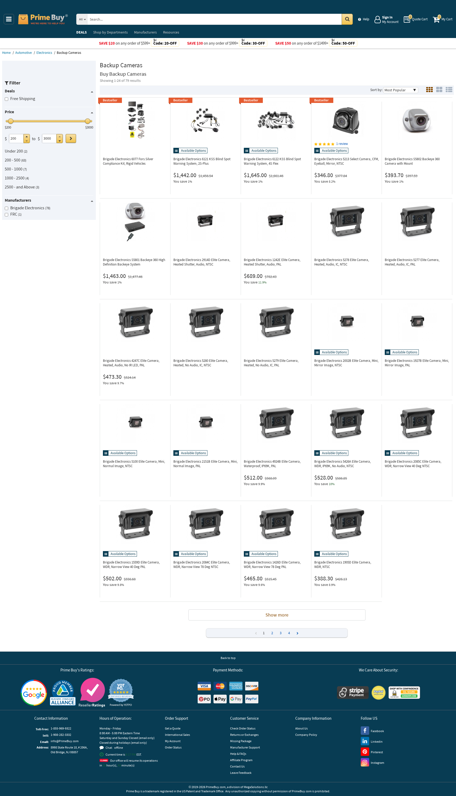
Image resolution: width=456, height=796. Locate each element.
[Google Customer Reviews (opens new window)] (34, 693)
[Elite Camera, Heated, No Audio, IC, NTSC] (205, 322)
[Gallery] (439, 90)
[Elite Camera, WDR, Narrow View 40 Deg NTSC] (417, 423)
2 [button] (272, 633)
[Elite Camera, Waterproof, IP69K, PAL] (276, 423)
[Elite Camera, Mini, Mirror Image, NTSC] (346, 322)
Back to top (228, 658)
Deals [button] (10, 90)
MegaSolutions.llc (256, 787)
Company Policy (306, 735)
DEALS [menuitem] (81, 32)
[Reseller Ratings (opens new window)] (92, 692)
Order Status (173, 747)
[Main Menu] (9, 19)
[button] (27, 136)
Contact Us (237, 766)
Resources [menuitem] (171, 32)
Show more (276, 615)
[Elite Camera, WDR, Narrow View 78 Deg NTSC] (205, 524)
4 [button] (289, 633)
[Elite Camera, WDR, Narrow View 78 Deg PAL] (276, 524)
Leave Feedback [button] (240, 773)
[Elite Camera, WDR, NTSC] (346, 524)
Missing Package (240, 741)
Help (366, 19)
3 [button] (281, 633)
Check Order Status (242, 728)
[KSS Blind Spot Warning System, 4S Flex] (276, 120)
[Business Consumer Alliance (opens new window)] (63, 692)
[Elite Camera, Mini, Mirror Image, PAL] (417, 322)
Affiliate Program (241, 760)
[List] (449, 90)
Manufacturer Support (245, 747)
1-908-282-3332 (61, 735)
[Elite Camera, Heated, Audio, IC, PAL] (417, 221)
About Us (301, 728)
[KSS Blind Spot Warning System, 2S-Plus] (205, 120)
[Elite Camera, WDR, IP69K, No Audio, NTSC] (346, 423)
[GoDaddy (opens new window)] (404, 692)
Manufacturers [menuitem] (145, 32)
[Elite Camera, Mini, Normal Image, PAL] (205, 423)
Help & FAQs (238, 754)
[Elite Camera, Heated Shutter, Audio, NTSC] (205, 221)
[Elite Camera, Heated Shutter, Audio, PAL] (276, 221)
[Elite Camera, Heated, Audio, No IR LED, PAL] (135, 322)
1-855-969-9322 (61, 728)
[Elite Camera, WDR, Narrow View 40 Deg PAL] (135, 524)
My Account (172, 741)
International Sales (177, 735)
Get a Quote (172, 728)
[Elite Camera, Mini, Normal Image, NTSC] (135, 423)
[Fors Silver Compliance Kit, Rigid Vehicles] (135, 120)
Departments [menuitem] (110, 32)
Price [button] (9, 111)
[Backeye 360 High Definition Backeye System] (135, 221)
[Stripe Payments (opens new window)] (353, 692)
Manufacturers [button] (18, 200)
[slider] (10, 121)
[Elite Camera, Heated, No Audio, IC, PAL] (276, 322)
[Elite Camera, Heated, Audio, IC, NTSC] (346, 221)
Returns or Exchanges (244, 735)
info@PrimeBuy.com (65, 741)
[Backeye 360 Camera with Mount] (417, 120)
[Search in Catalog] (347, 19)
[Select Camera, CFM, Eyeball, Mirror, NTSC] (346, 120)
